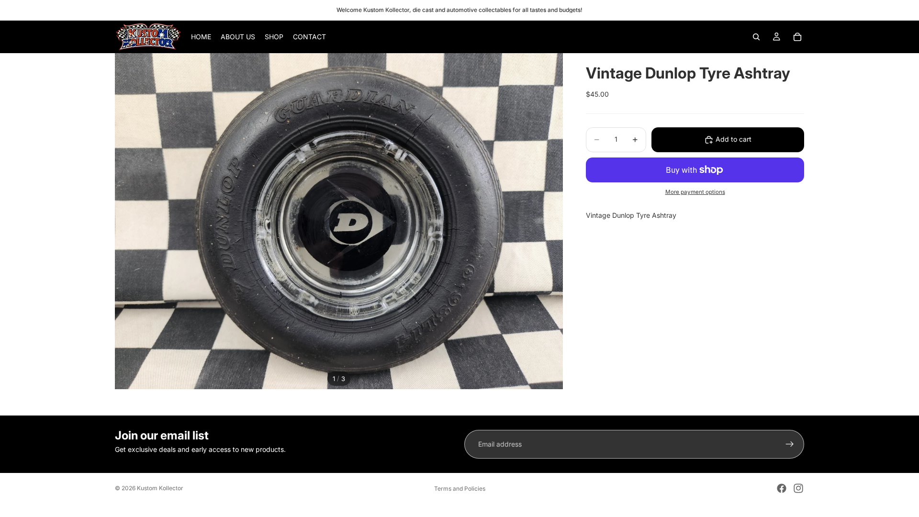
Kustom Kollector (160, 488)
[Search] (756, 36)
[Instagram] (798, 488)
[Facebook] (781, 488)
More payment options (695, 192)
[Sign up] (790, 444)
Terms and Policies (459, 488)
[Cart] (797, 36)
